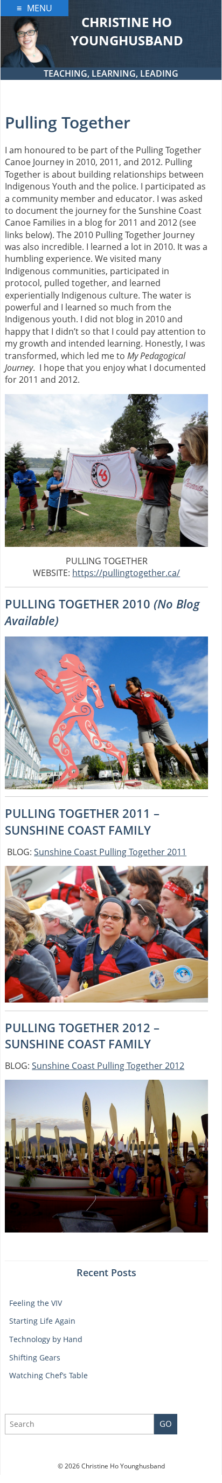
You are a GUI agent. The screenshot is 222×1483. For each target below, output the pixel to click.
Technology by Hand (45, 1339)
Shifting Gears (34, 1357)
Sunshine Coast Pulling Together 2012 (108, 1066)
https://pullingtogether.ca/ (126, 573)
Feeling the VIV (35, 1303)
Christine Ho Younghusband (127, 31)
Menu (39, 8)
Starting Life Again (42, 1321)
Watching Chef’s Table (48, 1375)
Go (165, 1423)
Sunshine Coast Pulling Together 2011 (110, 852)
